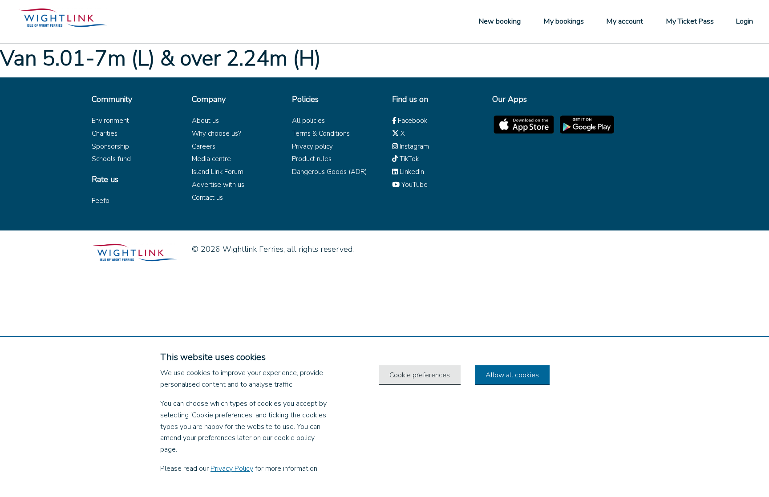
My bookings (563, 21)
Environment (110, 120)
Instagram (413, 146)
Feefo (100, 200)
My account (624, 21)
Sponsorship (110, 146)
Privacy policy (312, 146)
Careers (203, 146)
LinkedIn (411, 171)
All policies (308, 120)
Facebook (411, 120)
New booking (500, 21)
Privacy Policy (231, 468)
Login (744, 21)
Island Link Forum (217, 171)
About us (205, 120)
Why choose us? (216, 133)
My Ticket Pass (690, 21)
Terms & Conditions (321, 133)
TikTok (408, 158)
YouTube (414, 184)
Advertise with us (218, 184)
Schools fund (111, 158)
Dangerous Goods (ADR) (329, 171)
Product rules (312, 158)
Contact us (207, 197)
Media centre (211, 158)
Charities (104, 133)
